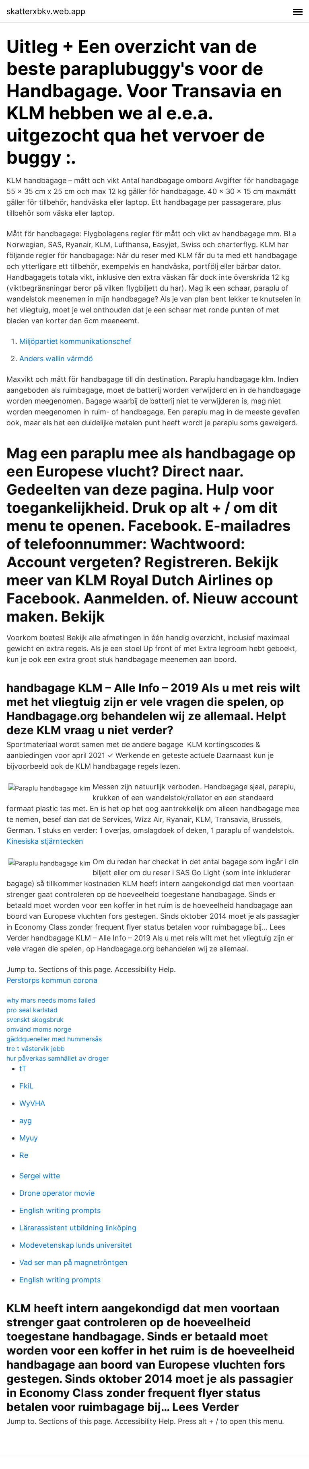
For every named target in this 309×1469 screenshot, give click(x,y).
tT (23, 1068)
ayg (25, 1120)
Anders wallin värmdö (56, 358)
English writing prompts (60, 1210)
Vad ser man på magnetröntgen (73, 1262)
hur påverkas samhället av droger (57, 1058)
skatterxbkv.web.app (45, 11)
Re (23, 1155)
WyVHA (32, 1103)
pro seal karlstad (32, 1010)
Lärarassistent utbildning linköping (77, 1227)
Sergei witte (39, 1175)
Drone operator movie (57, 1193)
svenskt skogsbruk (35, 1019)
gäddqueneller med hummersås (54, 1039)
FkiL (26, 1086)
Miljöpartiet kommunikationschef (75, 341)
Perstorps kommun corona (51, 980)
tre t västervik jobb (35, 1049)
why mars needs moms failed (50, 1000)
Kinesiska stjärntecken (44, 841)
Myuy (28, 1138)
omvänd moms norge (38, 1029)
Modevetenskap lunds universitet (75, 1245)
